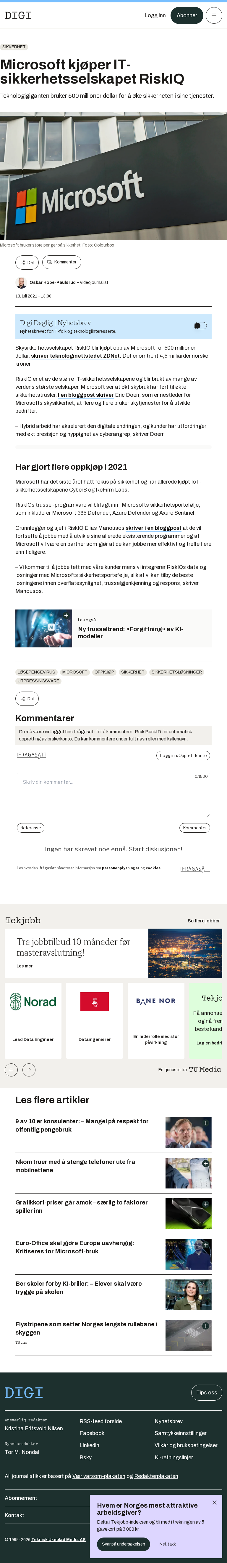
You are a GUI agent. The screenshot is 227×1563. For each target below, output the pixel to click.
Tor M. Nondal (22, 1452)
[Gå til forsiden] (18, 15)
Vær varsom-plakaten (98, 1476)
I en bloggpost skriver (86, 395)
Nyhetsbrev (169, 1421)
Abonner (187, 15)
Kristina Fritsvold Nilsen (34, 1428)
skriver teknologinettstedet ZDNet (75, 356)
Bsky (86, 1457)
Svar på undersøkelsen (123, 1544)
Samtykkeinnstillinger (181, 1433)
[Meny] (214, 15)
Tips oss (206, 1393)
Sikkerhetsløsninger (177, 672)
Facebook (92, 1433)
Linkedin (89, 1445)
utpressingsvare (38, 681)
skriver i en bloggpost (153, 528)
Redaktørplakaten (156, 1476)
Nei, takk (168, 1544)
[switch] (200, 325)
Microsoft (74, 672)
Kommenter (65, 262)
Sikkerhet (14, 47)
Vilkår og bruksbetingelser (186, 1445)
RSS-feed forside (101, 1421)
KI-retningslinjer (174, 1457)
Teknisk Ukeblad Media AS (58, 1540)
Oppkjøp (104, 672)
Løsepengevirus (36, 672)
